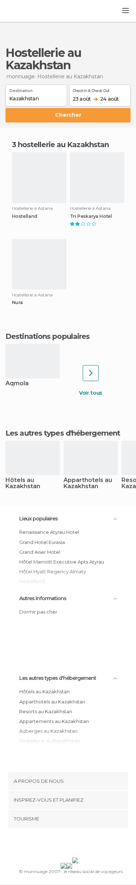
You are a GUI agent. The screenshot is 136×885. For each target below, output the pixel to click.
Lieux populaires (38, 518)
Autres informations (42, 598)
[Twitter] (66, 844)
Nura (17, 302)
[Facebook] (56, 844)
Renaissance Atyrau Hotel (49, 532)
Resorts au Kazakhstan (45, 711)
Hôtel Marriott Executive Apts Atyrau (61, 562)
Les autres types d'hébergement (57, 678)
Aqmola (17, 384)
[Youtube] (84, 844)
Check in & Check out (91, 89)
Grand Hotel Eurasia (42, 542)
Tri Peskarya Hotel (91, 216)
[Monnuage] (25, 11)
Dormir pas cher (38, 612)
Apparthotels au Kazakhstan (87, 483)
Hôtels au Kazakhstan (22, 483)
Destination (21, 89)
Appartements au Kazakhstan (54, 721)
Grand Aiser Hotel (39, 552)
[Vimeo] (75, 844)
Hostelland (24, 216)
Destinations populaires (47, 336)
